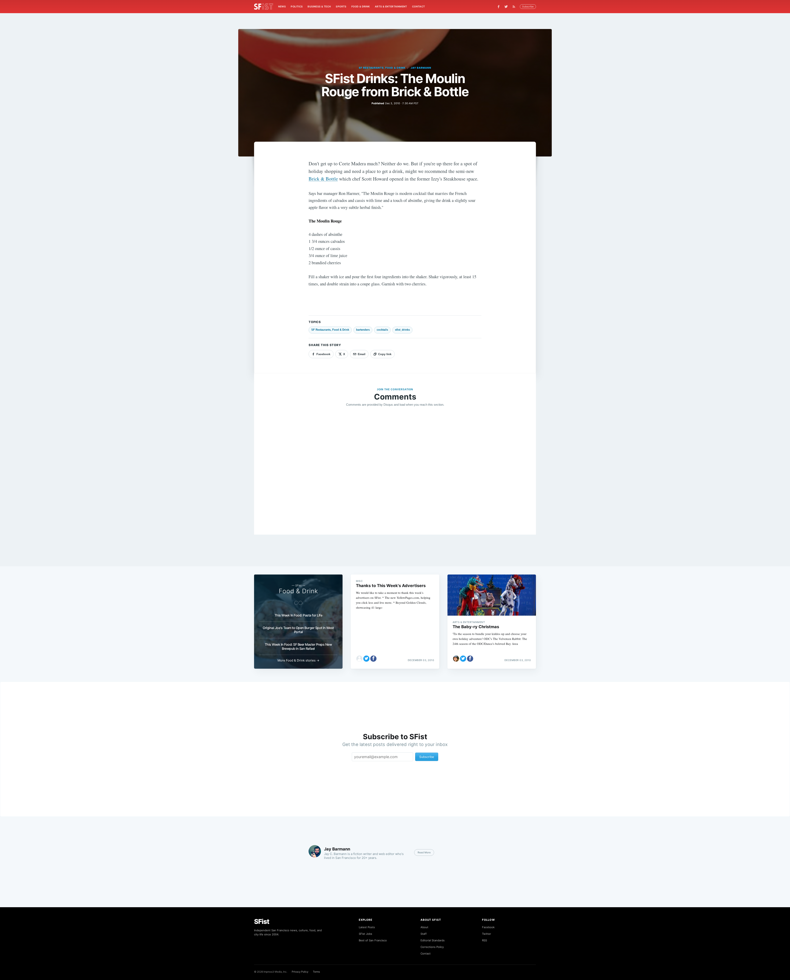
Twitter (486, 933)
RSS (484, 940)
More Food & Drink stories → (298, 660)
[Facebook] (498, 6)
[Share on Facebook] (373, 658)
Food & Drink (360, 6)
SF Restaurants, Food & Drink (382, 67)
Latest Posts (367, 927)
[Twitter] (506, 6)
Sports (341, 6)
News (282, 6)
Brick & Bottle (323, 178)
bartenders (363, 329)
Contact (418, 6)
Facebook (488, 927)
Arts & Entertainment (391, 6)
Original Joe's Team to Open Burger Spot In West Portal (298, 630)
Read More (424, 852)
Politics (297, 6)
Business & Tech (319, 6)
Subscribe (528, 6)
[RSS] (515, 6)
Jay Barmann (421, 67)
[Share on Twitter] (366, 658)
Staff (424, 933)
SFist (261, 921)
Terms (316, 971)
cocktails (382, 329)
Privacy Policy (300, 971)
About (424, 927)
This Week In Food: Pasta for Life (298, 615)
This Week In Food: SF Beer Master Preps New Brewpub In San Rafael (298, 646)
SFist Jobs (365, 933)
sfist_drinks (402, 329)
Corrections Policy (432, 947)
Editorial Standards (433, 940)
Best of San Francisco (373, 940)
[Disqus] (395, 469)
